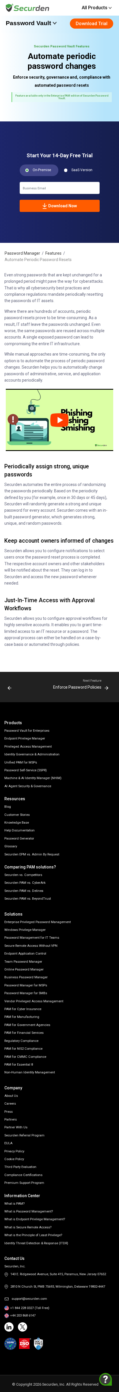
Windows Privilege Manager (25, 930)
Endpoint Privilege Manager (24, 738)
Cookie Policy (14, 1159)
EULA (8, 1143)
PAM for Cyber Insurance (22, 1009)
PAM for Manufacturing (21, 1017)
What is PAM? (14, 1204)
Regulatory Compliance (21, 1041)
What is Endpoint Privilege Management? (34, 1219)
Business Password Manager (26, 977)
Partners (10, 1119)
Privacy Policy (14, 1151)
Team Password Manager (23, 962)
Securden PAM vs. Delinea (23, 891)
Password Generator (19, 838)
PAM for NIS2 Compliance (23, 1049)
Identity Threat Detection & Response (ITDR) (36, 1243)
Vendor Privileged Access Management (33, 1001)
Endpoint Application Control (25, 953)
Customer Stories (17, 815)
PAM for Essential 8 (18, 1064)
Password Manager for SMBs (25, 993)
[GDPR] (10, 1344)
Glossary (10, 846)
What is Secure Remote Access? (27, 1227)
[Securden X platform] (22, 1327)
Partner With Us (15, 1127)
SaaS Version (81, 170)
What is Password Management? (28, 1211)
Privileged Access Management (28, 746)
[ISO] (25, 1344)
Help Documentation (19, 830)
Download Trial (91, 23)
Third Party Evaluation (20, 1167)
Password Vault (28, 23)
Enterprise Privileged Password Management (37, 922)
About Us (11, 1096)
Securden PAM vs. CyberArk (25, 883)
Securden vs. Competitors (23, 875)
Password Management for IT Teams (31, 938)
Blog (7, 807)
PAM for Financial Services (24, 1033)
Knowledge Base (16, 823)
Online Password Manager (24, 969)
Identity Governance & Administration (32, 754)
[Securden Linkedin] (9, 1327)
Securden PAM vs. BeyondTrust (27, 899)
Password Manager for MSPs (25, 985)
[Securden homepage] (28, 7)
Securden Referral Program (24, 1135)
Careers (10, 1104)
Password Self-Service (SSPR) (25, 770)
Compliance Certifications (23, 1175)
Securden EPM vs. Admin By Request (31, 854)
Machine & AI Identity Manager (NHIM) (33, 778)
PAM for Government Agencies (27, 1025)
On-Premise (42, 170)
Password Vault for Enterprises (26, 731)
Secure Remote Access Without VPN (30, 946)
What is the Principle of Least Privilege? (33, 1235)
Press (8, 1112)
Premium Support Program (24, 1183)
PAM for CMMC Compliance (25, 1057)
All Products (94, 7)
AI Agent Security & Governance (27, 786)
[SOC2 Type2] (38, 1343)
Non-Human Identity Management (29, 1072)
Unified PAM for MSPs (20, 762)
